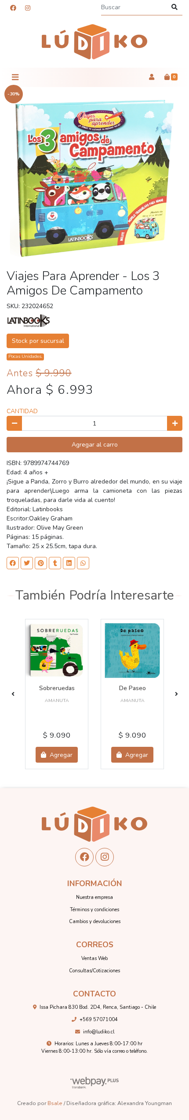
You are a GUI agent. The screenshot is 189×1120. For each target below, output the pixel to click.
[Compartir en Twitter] (27, 563)
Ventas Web (94, 958)
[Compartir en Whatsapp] (83, 563)
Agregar (60, 755)
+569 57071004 (99, 1019)
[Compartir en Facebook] (13, 563)
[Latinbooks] (29, 320)
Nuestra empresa (94, 897)
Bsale (54, 1103)
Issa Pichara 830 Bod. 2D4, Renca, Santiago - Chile (98, 1007)
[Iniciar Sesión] (151, 77)
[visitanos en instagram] (28, 8)
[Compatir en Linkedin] (69, 563)
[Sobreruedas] (56, 650)
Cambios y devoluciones (94, 921)
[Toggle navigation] (15, 77)
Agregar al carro (95, 444)
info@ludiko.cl (98, 1032)
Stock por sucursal (38, 341)
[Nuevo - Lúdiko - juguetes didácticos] (94, 42)
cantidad (22, 411)
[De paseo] (132, 650)
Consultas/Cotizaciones (94, 970)
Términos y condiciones (94, 909)
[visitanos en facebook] (13, 8)
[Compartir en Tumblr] (55, 563)
